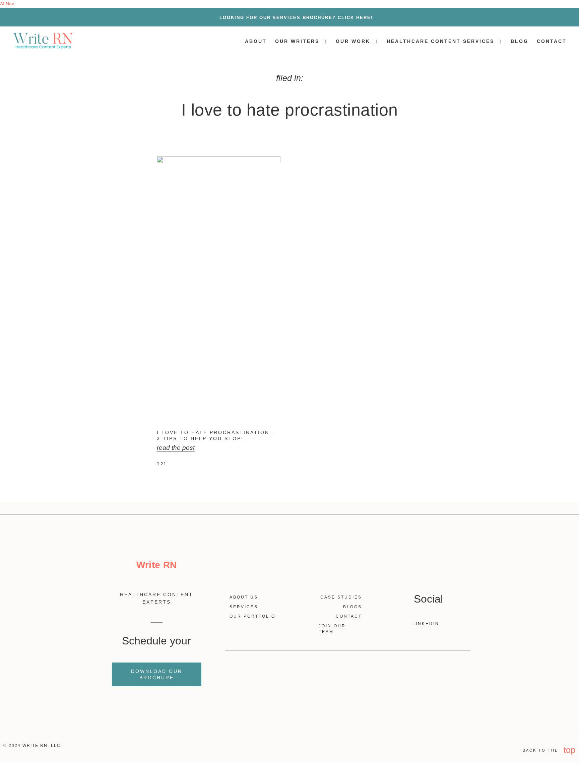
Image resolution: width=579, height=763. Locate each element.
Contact (552, 41)
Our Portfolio (252, 616)
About (256, 41)
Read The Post (176, 447)
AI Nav (7, 3)
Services (244, 607)
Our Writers (297, 41)
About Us (244, 597)
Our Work (353, 41)
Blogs (352, 607)
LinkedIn (426, 623)
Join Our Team (332, 629)
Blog (519, 41)
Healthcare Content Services (440, 41)
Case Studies (341, 597)
